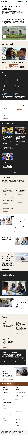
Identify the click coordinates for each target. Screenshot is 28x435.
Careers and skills (17, 393)
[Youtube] (25, 384)
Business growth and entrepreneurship (20, 392)
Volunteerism (4, 408)
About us (5, 387)
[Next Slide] (6, 67)
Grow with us (4, 421)
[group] (13, 66)
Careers (4, 418)
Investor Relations (19, 411)
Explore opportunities (5, 424)
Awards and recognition (6, 392)
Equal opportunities (5, 426)
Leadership (4, 390)
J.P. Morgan (16, 422)
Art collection (4, 399)
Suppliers (4, 395)
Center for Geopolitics (7, 414)
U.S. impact (16, 390)
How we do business (5, 389)
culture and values (9, 357)
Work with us (4, 420)
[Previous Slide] (2, 67)
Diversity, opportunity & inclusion (7, 402)
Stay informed (17, 399)
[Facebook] (20, 384)
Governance (4, 396)
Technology (4, 393)
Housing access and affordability (19, 395)
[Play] (4, 36)
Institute (4, 411)
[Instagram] (22, 384)
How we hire (4, 423)
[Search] (24, 1)
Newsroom (17, 414)
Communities (5, 405)
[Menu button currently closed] (26, 1)
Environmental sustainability (19, 396)
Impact (16, 387)
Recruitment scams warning (6, 427)
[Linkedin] (17, 384)
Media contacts (17, 416)
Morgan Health (17, 425)
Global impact (17, 389)
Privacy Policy (15, 433)
